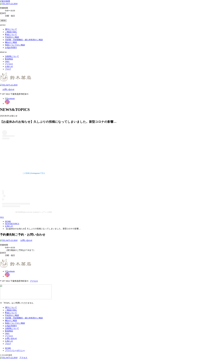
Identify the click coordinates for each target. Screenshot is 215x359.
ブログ (8, 69)
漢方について (11, 29)
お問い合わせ (8, 89)
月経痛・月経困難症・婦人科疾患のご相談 (24, 40)
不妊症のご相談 (12, 37)
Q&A (7, 61)
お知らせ (9, 66)
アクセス (9, 64)
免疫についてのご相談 (15, 45)
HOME (8, 348)
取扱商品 (9, 59)
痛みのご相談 (11, 42)
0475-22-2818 (11, 4)
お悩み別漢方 (11, 47)
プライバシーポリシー (15, 350)
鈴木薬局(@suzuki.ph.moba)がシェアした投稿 (34, 212)
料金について (11, 34)
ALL (2, 217)
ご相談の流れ (11, 32)
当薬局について (12, 56)
